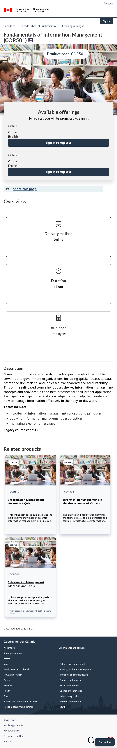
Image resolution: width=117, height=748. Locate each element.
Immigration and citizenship (17, 669)
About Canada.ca (12, 730)
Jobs (6, 664)
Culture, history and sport (72, 664)
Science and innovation (71, 690)
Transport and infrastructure (74, 674)
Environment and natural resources (21, 701)
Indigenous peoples (69, 696)
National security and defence (18, 706)
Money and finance (69, 685)
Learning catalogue (73, 26)
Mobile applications (13, 725)
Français (108, 3)
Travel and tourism (13, 674)
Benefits (8, 685)
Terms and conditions (14, 736)
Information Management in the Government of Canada (82, 501)
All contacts (9, 647)
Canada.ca (9, 26)
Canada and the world (71, 680)
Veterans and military (70, 701)
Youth (63, 706)
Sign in (107, 21)
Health (7, 690)
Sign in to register (58, 143)
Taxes (6, 696)
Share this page (25, 189)
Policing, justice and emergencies (76, 669)
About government (13, 653)
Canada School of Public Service (39, 26)
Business (8, 680)
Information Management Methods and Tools (26, 584)
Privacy (7, 741)
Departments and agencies (71, 647)
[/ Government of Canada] (26, 10)
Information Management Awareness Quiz (26, 501)
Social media (10, 719)
